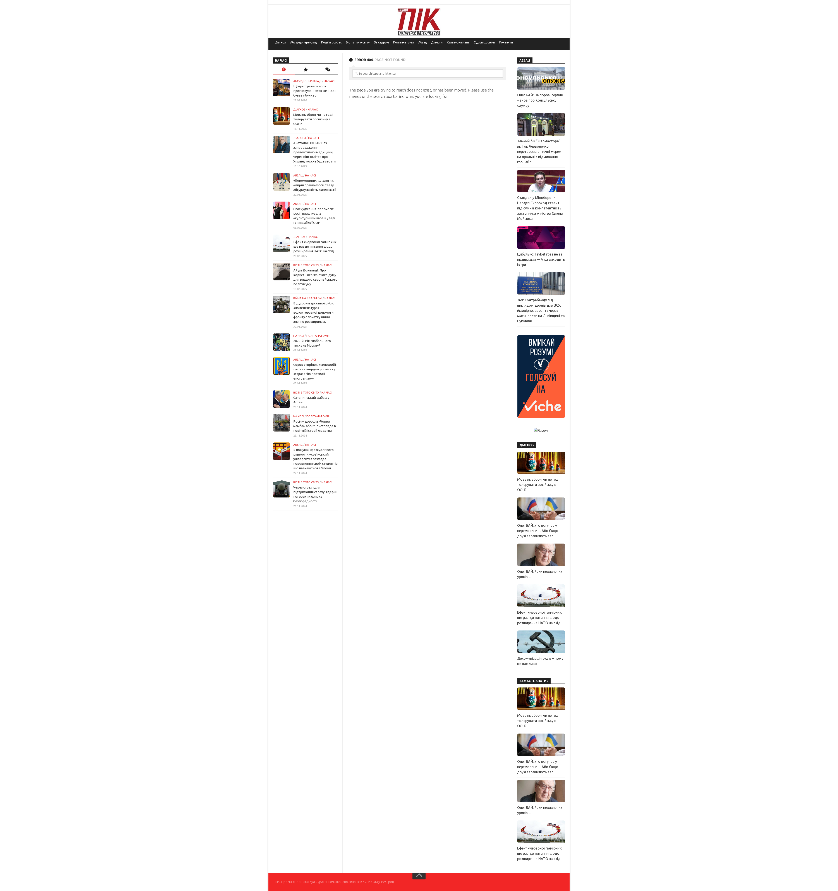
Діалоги (437, 42)
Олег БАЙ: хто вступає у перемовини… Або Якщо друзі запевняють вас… (537, 530)
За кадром (381, 42)
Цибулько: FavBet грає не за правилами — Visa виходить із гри (541, 259)
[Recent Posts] (284, 69)
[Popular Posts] (305, 69)
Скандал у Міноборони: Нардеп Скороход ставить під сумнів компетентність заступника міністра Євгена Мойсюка (540, 208)
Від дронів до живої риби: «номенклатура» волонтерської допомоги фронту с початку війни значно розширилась (313, 312)
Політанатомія (403, 42)
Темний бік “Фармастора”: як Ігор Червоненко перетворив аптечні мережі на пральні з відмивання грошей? (539, 151)
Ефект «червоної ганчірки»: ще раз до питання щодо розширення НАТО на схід (315, 246)
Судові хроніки (484, 42)
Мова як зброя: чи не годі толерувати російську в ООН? (313, 119)
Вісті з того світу (358, 42)
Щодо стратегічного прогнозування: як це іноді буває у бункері (314, 90)
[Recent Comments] (327, 69)
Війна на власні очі (307, 298)
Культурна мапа (458, 42)
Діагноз (280, 42)
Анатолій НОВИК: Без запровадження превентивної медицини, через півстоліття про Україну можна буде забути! (314, 152)
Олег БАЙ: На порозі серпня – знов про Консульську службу (540, 100)
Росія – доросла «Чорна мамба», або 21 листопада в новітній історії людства (314, 426)
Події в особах (331, 42)
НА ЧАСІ (329, 81)
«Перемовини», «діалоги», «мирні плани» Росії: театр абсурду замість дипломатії (314, 185)
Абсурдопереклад (303, 42)
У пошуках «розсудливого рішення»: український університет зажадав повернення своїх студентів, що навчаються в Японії (315, 459)
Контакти (506, 42)
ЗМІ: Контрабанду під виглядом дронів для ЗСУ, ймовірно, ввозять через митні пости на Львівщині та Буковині (541, 310)
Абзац (422, 42)
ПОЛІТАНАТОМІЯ (318, 335)
